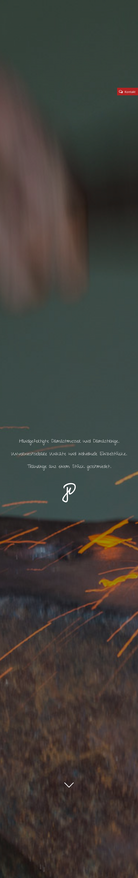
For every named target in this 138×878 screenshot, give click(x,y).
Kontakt (130, 92)
